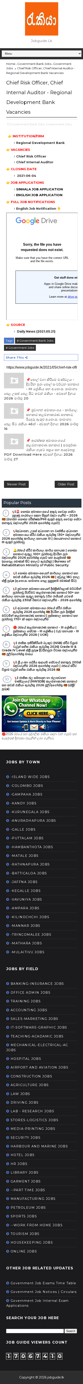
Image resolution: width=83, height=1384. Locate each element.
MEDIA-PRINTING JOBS (33, 1129)
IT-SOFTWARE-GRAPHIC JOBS (39, 1027)
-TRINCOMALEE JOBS (31, 935)
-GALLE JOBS (23, 830)
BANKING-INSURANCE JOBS (37, 984)
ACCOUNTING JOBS (29, 1010)
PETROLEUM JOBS (28, 1208)
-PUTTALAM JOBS (27, 838)
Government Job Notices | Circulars (44, 1292)
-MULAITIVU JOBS (28, 952)
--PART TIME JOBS (28, 1190)
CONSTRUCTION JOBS (31, 1076)
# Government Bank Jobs (35, 340)
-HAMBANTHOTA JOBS (32, 847)
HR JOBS (19, 1164)
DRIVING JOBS (25, 1103)
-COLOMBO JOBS (27, 786)
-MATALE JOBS (25, 856)
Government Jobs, (59, 124)
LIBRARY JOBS (25, 1173)
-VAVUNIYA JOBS (26, 899)
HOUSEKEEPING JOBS (32, 1242)
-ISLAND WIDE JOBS (30, 777)
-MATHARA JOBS (26, 943)
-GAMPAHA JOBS (27, 794)
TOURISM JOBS (25, 1234)
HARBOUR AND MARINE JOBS (39, 1146)
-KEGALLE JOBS (26, 891)
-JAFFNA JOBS (24, 882)
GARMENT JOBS (26, 1181)
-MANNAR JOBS (26, 926)
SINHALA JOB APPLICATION (40, 189)
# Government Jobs (20, 347)
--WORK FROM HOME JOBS (37, 1225)
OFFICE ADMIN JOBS (31, 993)
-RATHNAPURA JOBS (30, 864)
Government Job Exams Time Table (43, 1283)
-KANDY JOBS (24, 803)
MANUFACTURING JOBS (33, 1199)
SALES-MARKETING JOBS (34, 1019)
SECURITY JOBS (26, 1138)
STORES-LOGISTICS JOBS (35, 1120)
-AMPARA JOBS (25, 908)
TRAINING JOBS (26, 1001)
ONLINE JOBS (24, 1251)
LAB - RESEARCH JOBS (32, 1111)
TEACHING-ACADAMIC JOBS (37, 1036)
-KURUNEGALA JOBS (30, 812)
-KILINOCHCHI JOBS (30, 917)
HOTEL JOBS (23, 1155)
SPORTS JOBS (24, 1216)
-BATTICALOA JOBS (29, 873)
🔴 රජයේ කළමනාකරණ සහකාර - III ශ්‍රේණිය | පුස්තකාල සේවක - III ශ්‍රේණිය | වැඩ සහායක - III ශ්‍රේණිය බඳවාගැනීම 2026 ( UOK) (40, 631)
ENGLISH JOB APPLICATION (39, 195)
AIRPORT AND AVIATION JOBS (40, 1067)
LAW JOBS (20, 1094)
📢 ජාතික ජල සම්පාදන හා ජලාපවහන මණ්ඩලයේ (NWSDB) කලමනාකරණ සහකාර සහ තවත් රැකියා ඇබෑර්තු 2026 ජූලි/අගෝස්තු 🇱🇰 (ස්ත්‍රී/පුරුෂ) (39, 683)
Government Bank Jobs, (28, 124)
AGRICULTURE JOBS (30, 1085)
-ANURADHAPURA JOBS (33, 821)
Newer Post (16, 484)
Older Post (66, 484)
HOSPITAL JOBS (26, 1059)
